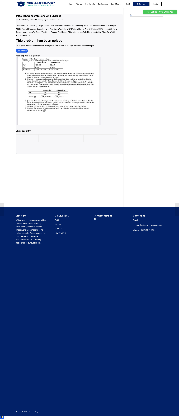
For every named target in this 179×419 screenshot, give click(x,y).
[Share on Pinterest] (55, 138)
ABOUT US (58, 224)
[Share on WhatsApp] (44, 138)
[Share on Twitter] (32, 138)
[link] (22, 51)
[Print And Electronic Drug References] (2, 209)
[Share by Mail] (111, 138)
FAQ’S (57, 220)
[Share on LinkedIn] (66, 138)
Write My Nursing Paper (39, 20)
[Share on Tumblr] (77, 138)
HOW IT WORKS (60, 233)
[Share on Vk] (89, 138)
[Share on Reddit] (100, 138)
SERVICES (58, 229)
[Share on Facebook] (21, 138)
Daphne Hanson (57, 20)
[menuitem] (71, 4)
